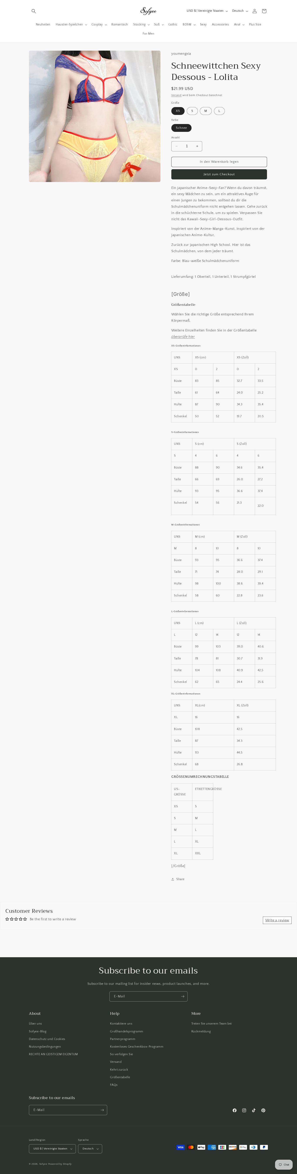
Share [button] (180, 879)
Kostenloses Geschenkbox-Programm (136, 1046)
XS (178, 111)
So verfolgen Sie (121, 1054)
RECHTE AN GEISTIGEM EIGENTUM (53, 1054)
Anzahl (175, 137)
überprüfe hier (183, 337)
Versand (176, 95)
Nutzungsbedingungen (45, 1046)
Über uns (35, 1023)
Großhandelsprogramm (126, 1031)
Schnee (181, 128)
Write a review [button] (277, 920)
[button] (33, 11)
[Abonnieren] (182, 996)
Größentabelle (120, 1077)
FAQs (113, 1085)
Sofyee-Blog (38, 1031)
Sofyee (43, 1164)
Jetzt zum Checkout (219, 174)
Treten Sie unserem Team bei (211, 1023)
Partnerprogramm (122, 1039)
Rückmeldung (201, 1031)
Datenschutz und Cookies (47, 1039)
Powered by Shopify (60, 1164)
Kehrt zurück (119, 1069)
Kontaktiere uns (121, 1023)
